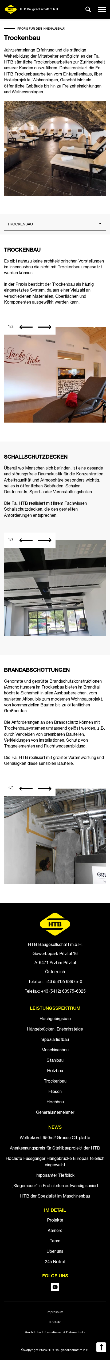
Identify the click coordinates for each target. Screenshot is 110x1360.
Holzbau (55, 1071)
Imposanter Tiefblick (55, 1176)
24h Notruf (55, 1262)
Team (55, 1241)
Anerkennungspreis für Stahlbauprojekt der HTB (55, 1149)
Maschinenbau (55, 1050)
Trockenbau (55, 1082)
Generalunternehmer (55, 1113)
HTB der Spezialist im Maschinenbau (55, 1197)
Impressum (55, 1312)
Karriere (55, 1231)
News (55, 1127)
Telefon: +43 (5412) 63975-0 (55, 982)
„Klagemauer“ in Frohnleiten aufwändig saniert (55, 1186)
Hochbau (55, 1102)
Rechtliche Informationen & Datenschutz (55, 1332)
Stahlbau (55, 1061)
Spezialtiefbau (55, 1040)
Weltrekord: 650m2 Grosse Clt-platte (55, 1138)
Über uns (55, 1252)
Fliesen (55, 1092)
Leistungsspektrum (55, 1008)
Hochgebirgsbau (55, 1019)
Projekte (55, 1221)
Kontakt (55, 1322)
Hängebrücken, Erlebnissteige (55, 1030)
